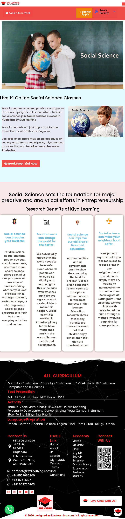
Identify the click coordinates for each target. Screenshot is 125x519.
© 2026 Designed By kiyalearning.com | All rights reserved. (62, 515)
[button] (123, 4)
